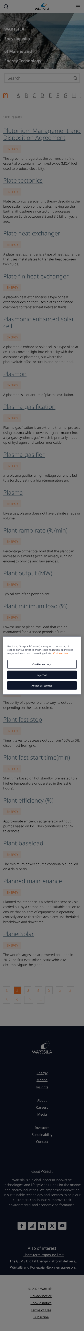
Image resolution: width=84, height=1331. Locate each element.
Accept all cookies (42, 685)
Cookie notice (60, 653)
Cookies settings (42, 664)
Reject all (42, 674)
